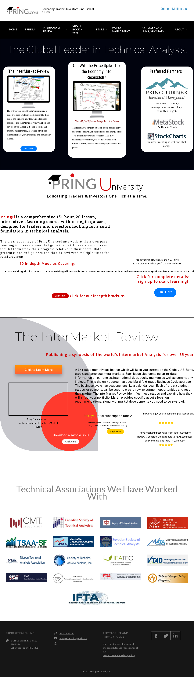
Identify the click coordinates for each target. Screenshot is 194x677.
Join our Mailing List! (174, 8)
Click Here (60, 295)
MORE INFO (28, 148)
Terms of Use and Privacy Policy (119, 655)
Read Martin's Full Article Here (97, 154)
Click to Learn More (39, 370)
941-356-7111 (66, 633)
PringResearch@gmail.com (73, 638)
